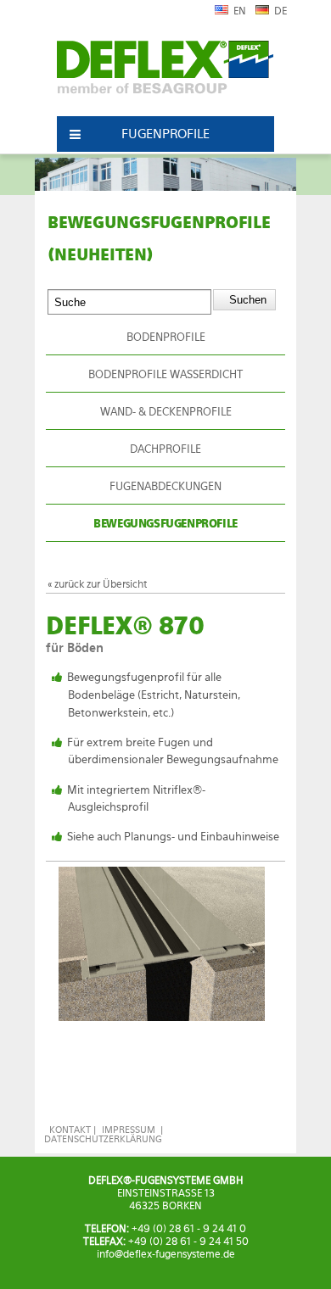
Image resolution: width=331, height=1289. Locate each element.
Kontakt (70, 1130)
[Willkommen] (165, 75)
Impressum (128, 1130)
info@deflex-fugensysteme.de (166, 1254)
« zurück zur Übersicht (97, 583)
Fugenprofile (165, 134)
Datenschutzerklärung (103, 1139)
